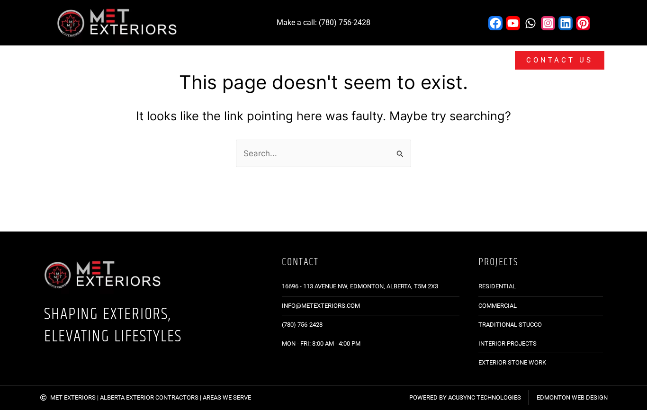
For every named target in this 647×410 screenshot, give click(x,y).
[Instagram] (548, 23)
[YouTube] (513, 23)
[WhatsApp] (530, 23)
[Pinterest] (583, 23)
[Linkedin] (565, 23)
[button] (196, 60)
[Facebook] (495, 23)
